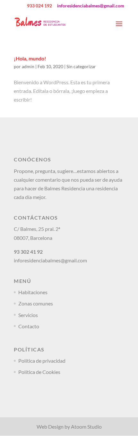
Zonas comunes (35, 303)
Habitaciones (32, 292)
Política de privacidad (41, 361)
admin (28, 66)
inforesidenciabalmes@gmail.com (50, 260)
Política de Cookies (39, 372)
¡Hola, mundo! (30, 58)
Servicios (28, 315)
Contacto (28, 326)
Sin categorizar (81, 66)
